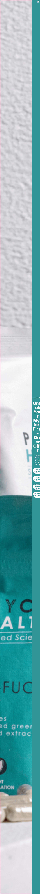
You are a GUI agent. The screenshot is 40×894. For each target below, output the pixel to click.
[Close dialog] (38, 2)
